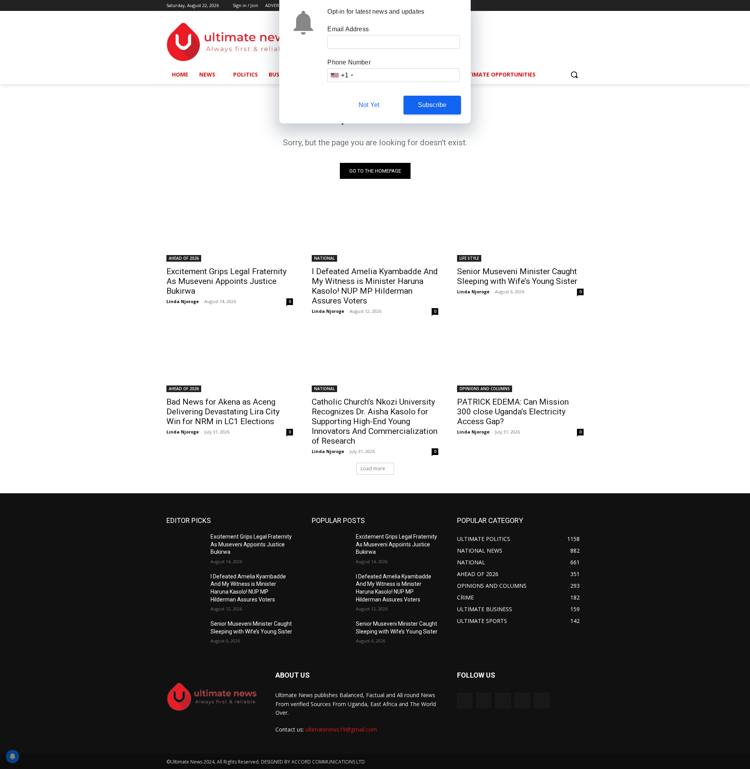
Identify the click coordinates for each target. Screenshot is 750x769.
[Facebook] (535, 5)
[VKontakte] (541, 700)
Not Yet (369, 105)
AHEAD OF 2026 (184, 258)
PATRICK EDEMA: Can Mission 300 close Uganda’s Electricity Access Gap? (513, 411)
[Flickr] (503, 700)
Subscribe (432, 105)
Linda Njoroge (182, 301)
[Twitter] (557, 5)
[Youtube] (579, 5)
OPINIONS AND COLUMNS (484, 388)
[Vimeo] (568, 5)
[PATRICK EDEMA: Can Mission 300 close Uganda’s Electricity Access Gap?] (520, 360)
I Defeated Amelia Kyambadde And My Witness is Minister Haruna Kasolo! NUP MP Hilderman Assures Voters (375, 286)
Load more (373, 468)
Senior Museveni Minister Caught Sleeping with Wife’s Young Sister (517, 276)
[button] (574, 74)
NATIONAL (324, 258)
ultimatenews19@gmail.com (341, 729)
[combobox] (341, 75)
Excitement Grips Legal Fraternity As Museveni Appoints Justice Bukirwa (226, 281)
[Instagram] (546, 5)
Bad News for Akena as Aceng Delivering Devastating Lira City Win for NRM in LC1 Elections (223, 411)
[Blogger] (464, 700)
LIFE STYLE (469, 258)
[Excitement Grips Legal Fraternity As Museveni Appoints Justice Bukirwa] (229, 230)
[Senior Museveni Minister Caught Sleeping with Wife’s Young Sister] (520, 230)
